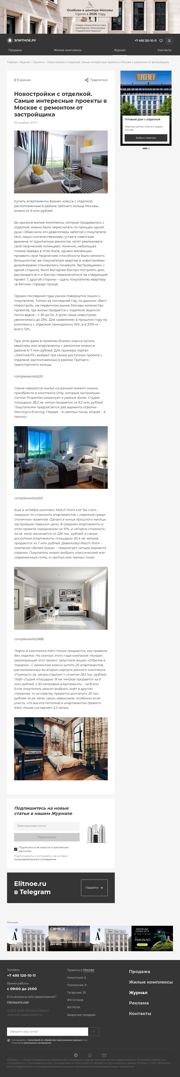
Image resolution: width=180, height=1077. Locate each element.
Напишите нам (18, 1002)
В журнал (24, 80)
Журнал (120, 50)
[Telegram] (76, 1055)
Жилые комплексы (68, 50)
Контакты (165, 50)
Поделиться (99, 80)
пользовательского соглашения (35, 859)
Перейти (91, 887)
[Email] (104, 1055)
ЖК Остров (75, 1000)
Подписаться (46, 837)
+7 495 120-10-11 (21, 975)
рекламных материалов (37, 1043)
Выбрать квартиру (146, 137)
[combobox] (88, 970)
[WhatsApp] (90, 1055)
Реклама (139, 1003)
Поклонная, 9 (76, 985)
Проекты (38, 62)
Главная (12, 62)
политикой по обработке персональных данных (55, 1040)
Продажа (15, 50)
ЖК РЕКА (73, 1007)
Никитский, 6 (76, 977)
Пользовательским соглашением (50, 1063)
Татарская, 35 (76, 992)
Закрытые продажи (81, 1015)
